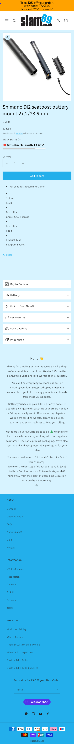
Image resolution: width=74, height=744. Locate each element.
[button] (7, 20)
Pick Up (11, 592)
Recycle (11, 547)
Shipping (19, 133)
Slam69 (40, 741)
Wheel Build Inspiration (20, 652)
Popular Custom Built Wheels (23, 644)
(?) (19, 139)
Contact (11, 508)
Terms (10, 607)
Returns (11, 600)
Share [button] (9, 254)
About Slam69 (15, 531)
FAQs (9, 524)
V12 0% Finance (15, 569)
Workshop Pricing (17, 629)
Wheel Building (15, 636)
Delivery (11, 584)
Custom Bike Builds (18, 660)
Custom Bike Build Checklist (22, 667)
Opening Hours (15, 516)
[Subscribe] (56, 690)
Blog (9, 539)
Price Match (13, 576)
